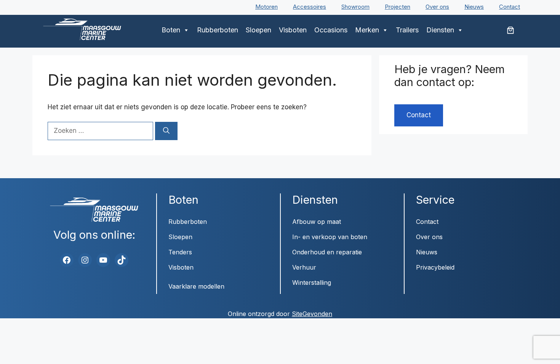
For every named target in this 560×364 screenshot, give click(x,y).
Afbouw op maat (316, 221)
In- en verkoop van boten (329, 237)
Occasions (330, 30)
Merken (367, 30)
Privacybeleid (435, 267)
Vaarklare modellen (196, 286)
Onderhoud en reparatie (327, 252)
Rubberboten (217, 30)
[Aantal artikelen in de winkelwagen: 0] (510, 30)
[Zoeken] (166, 131)
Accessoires (309, 6)
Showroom (355, 6)
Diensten (440, 30)
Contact (509, 6)
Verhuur (304, 267)
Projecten (397, 6)
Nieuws (474, 6)
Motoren (266, 6)
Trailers (407, 30)
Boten (171, 30)
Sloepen (258, 30)
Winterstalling (311, 282)
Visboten (293, 30)
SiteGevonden (312, 314)
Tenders (180, 252)
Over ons (437, 6)
